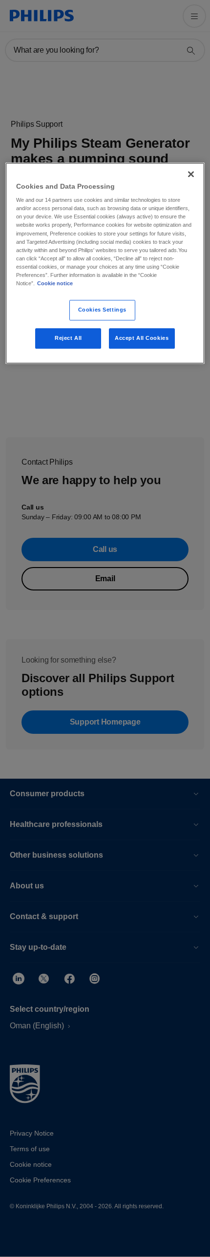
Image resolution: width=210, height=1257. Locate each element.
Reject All (68, 338)
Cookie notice (55, 283)
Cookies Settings (102, 310)
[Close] (191, 174)
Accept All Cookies (141, 338)
